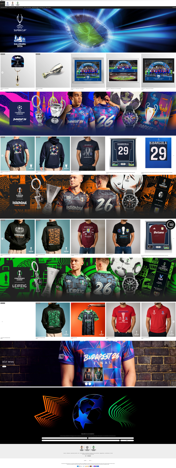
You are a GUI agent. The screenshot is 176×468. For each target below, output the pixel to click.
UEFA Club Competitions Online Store (67, 463)
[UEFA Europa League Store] (12, 3)
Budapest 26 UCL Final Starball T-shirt (5, 171)
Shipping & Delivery (102, 453)
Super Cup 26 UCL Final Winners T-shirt (76, 171)
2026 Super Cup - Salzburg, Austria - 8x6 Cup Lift (147, 88)
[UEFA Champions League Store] (7, 3)
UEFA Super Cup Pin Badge (39, 88)
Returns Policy (87, 453)
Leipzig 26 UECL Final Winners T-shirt (110, 337)
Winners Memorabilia (27, 7)
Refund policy (91, 453)
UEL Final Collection (12, 7)
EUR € (90, 460)
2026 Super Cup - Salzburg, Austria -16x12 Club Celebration (113, 88)
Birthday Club (68, 453)
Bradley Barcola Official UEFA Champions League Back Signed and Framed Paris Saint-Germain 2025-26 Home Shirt (120, 172)
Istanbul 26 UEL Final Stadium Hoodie (5, 254)
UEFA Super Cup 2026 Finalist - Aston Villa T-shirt (77, 254)
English (85, 460)
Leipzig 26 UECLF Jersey (74, 337)
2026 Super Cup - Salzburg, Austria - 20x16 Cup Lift (77, 88)
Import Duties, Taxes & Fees (74, 453)
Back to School (48, 7)
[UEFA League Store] (2, 3)
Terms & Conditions (82, 453)
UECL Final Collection (19, 7)
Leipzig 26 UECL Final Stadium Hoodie (5, 337)
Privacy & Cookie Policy (96, 453)
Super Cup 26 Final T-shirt (109, 254)
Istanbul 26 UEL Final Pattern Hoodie (40, 254)
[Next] (174, 73)
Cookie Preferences (107, 453)
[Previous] (2, 73)
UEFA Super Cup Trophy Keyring (4, 88)
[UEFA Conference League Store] (17, 3)
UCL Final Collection (4, 7)
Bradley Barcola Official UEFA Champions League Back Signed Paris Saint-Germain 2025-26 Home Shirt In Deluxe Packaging (156, 172)
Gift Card (111, 453)
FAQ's (78, 453)
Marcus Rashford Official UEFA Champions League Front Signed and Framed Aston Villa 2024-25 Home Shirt (154, 255)
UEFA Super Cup (42, 7)
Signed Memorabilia (35, 7)
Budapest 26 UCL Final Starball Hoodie (40, 171)
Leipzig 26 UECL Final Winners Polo (145, 337)
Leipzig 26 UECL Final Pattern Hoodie (40, 337)
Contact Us (64, 453)
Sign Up (127, 440)
